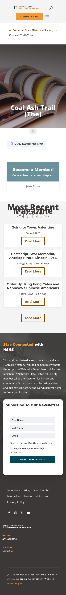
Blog (27, 490)
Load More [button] (33, 318)
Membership (42, 490)
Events (28, 496)
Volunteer (42, 496)
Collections (14, 490)
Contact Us (7, 550)
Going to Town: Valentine (33, 227)
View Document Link (29, 144)
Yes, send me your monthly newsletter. (27, 450)
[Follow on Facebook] (9, 512)
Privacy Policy (16, 502)
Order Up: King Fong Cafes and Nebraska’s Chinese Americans (33, 286)
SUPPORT (7, 547)
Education (13, 496)
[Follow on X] (22, 512)
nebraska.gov (14, 583)
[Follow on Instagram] (15, 512)
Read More (33, 241)
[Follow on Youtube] (28, 512)
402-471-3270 (9, 539)
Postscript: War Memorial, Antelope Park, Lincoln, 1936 (33, 256)
